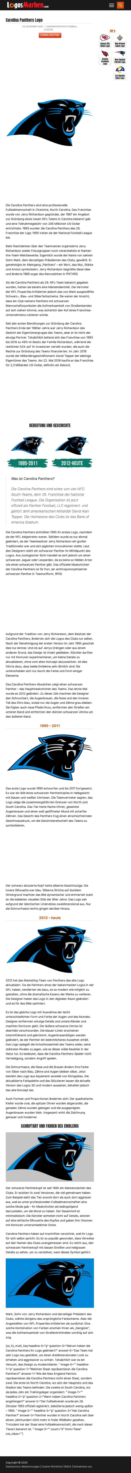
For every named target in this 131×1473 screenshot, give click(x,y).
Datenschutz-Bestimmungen (23, 1466)
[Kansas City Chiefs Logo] (105, 39)
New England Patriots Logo (120, 61)
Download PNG (49, 35)
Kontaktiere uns (82, 1466)
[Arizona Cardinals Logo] (105, 55)
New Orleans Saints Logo (120, 44)
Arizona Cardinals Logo (105, 61)
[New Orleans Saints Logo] (120, 39)
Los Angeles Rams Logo (120, 77)
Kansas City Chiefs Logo (105, 44)
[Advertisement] (50, 70)
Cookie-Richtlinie (52, 1466)
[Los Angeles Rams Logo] (120, 72)
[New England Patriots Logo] (120, 55)
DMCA (67, 1466)
